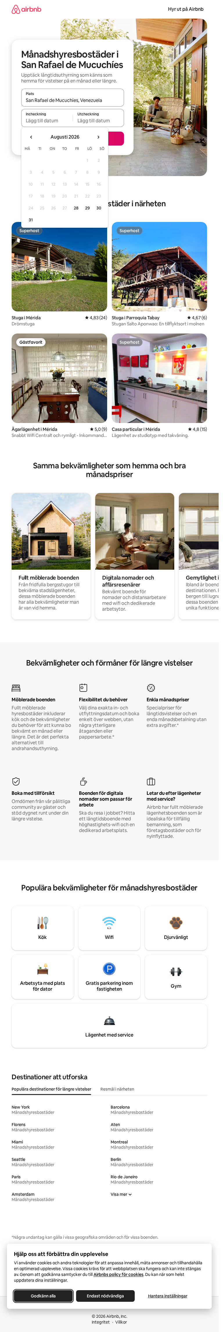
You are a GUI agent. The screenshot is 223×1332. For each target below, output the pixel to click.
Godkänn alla (43, 1296)
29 (87, 208)
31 (31, 220)
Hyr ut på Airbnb (186, 9)
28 (76, 208)
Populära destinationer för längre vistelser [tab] (51, 1089)
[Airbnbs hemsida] (26, 9)
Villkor (121, 1322)
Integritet (101, 1322)
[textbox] (47, 120)
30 (98, 208)
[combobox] (72, 100)
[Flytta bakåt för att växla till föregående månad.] (31, 137)
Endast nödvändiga (105, 1296)
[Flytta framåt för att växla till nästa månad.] (98, 137)
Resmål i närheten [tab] (117, 1089)
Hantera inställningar (167, 1296)
